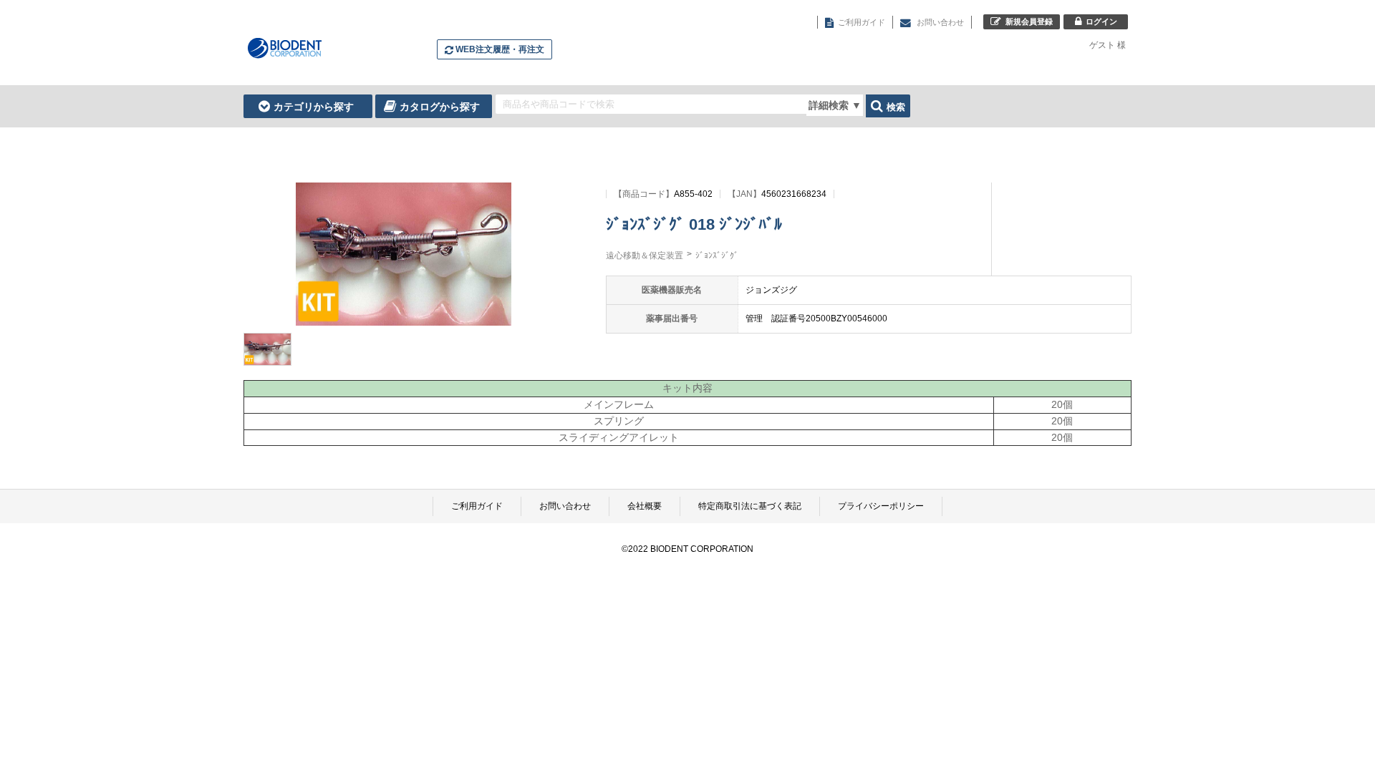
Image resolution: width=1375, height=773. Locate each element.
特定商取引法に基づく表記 (749, 506)
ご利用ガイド (477, 506)
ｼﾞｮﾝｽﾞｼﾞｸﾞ (716, 256)
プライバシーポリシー (881, 506)
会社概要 (644, 506)
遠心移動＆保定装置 (644, 256)
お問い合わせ (565, 506)
